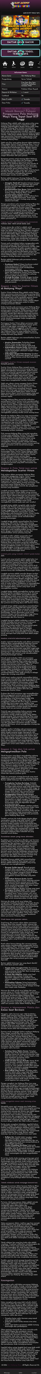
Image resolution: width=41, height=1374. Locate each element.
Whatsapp (7, 1372)
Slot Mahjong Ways (14, 1365)
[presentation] (38, 63)
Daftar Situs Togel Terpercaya (20, 53)
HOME (5, 67)
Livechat (34, 1372)
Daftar (20, 1373)
